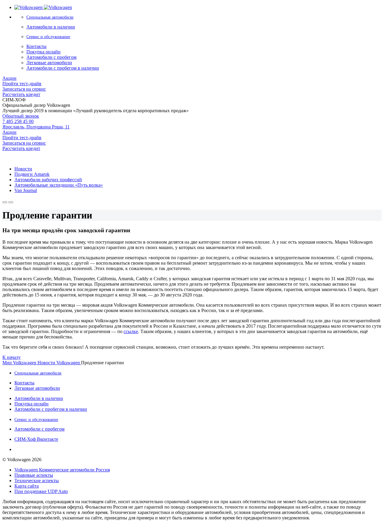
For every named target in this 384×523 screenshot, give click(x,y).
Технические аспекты (36, 480)
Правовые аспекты (33, 475)
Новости (23, 168)
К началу (11, 357)
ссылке (131, 331)
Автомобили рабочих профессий (48, 179)
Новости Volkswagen (59, 362)
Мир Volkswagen (20, 362)
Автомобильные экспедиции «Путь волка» (58, 185)
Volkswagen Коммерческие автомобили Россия (62, 469)
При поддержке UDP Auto (41, 491)
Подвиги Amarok (32, 174)
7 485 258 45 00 (18, 121)
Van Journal (25, 190)
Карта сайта (26, 485)
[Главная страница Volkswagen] (43, 7)
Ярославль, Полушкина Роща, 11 (36, 126)
